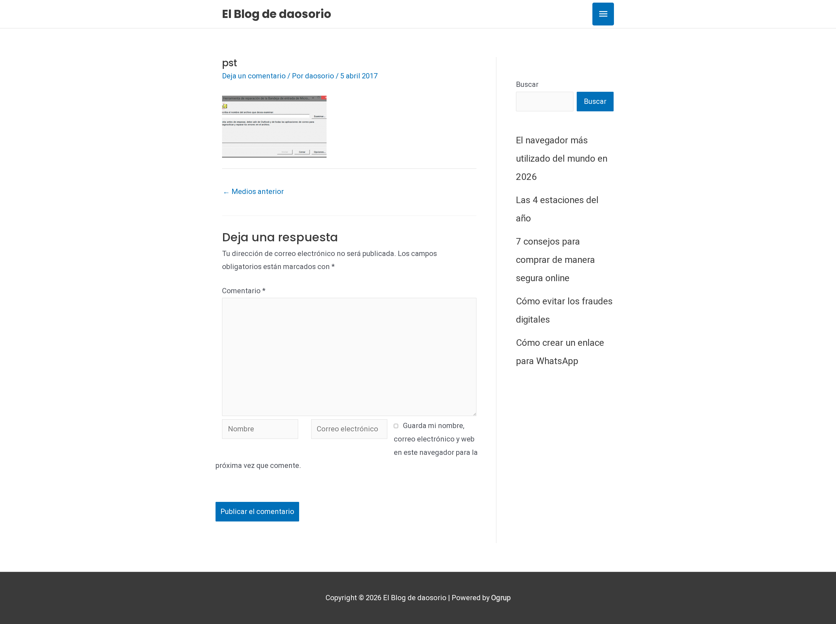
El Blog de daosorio (276, 14)
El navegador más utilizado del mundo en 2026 (561, 158)
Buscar (527, 84)
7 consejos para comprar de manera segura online (555, 259)
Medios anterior (253, 191)
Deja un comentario (254, 76)
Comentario (243, 291)
